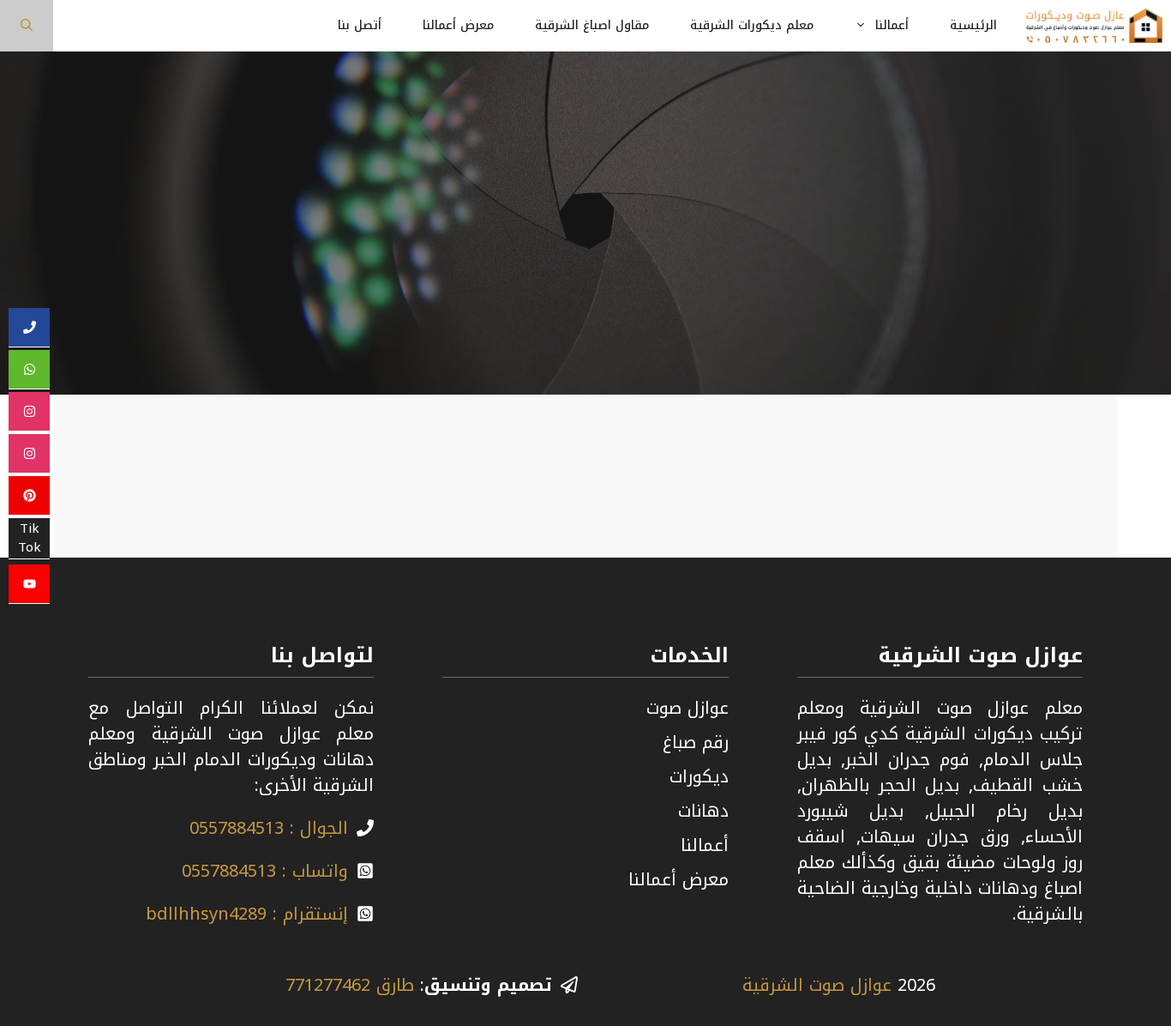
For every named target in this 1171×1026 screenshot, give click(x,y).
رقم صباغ (696, 742)
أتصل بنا (359, 25)
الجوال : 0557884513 (268, 828)
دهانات (703, 810)
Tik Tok (29, 538)
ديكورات (699, 776)
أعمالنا (892, 25)
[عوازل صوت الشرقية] (1094, 25)
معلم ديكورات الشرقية (752, 25)
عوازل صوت (687, 707)
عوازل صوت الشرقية (817, 985)
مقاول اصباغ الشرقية (592, 25)
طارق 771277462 (349, 985)
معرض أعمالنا (458, 25)
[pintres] (29, 496)
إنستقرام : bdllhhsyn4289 (247, 913)
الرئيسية (973, 25)
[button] (26, 25)
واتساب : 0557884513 (265, 870)
